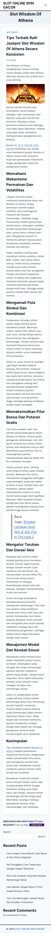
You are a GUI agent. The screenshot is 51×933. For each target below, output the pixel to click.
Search (6, 832)
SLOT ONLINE (12, 32)
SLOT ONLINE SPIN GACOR (30, 929)
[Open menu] (45, 5)
